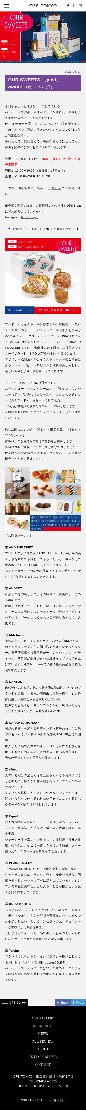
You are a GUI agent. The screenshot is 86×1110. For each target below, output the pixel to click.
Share (64, 1002)
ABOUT (43, 1048)
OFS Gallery (18, 1002)
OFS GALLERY (43, 1017)
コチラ (56, 188)
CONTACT (43, 1064)
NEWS (43, 1033)
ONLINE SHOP (43, 1025)
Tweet (80, 1002)
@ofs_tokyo (29, 217)
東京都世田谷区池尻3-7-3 (54, 1076)
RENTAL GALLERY (42, 1056)
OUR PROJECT (43, 1041)
